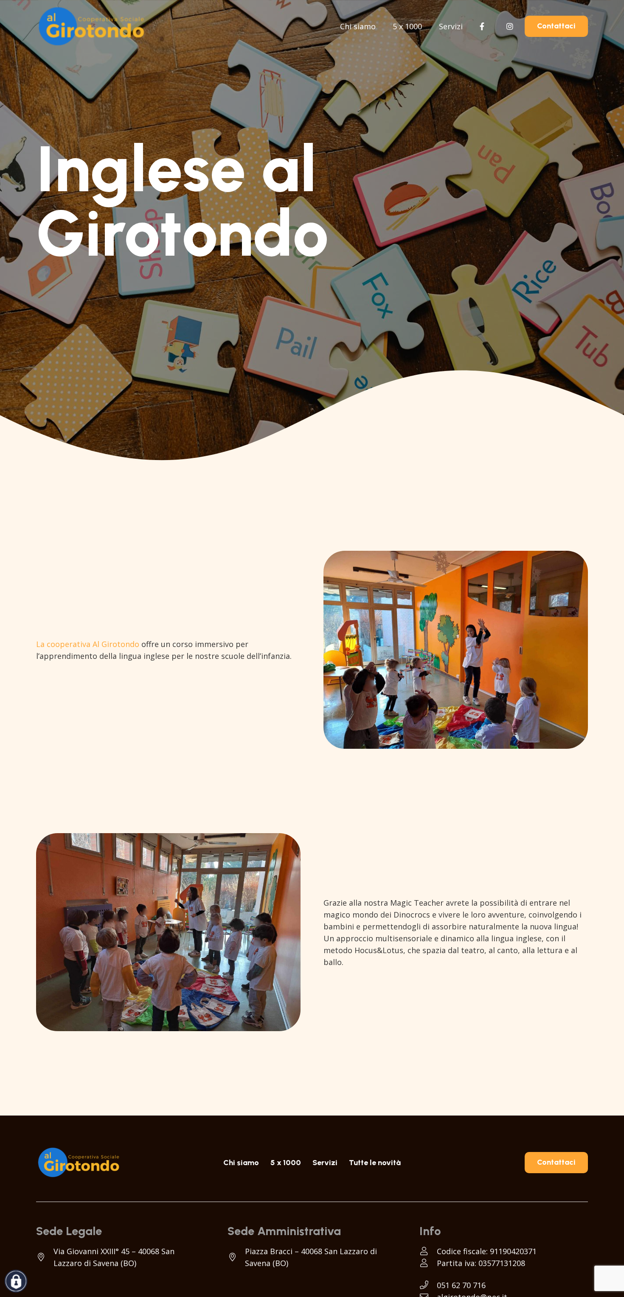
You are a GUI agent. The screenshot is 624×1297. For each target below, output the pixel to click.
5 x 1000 (285, 1162)
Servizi (324, 1162)
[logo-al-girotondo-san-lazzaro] (91, 26)
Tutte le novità (375, 1162)
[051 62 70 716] (428, 1285)
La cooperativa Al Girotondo (87, 644)
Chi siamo (241, 1162)
